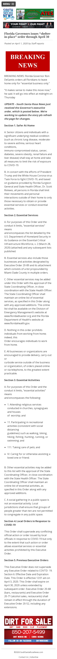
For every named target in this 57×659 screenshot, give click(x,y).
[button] (9, 4)
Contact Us (23, 657)
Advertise (34, 657)
